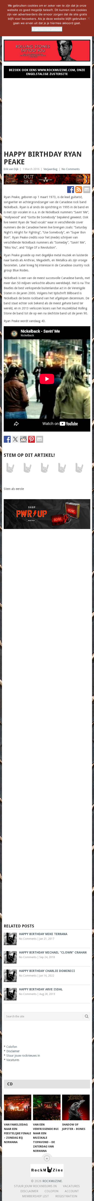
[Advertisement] (47, 112)
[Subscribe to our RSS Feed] (78, 189)
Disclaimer (13, 1051)
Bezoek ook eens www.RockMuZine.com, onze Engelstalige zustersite (47, 72)
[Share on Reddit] (23, 439)
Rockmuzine (52, 1181)
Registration (66, 1196)
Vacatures (12, 1060)
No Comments (71, 169)
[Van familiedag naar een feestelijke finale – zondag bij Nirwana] (17, 1107)
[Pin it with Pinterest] (31, 439)
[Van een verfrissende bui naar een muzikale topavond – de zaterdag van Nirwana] (46, 1107)
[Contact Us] (86, 189)
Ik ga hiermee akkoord (47, 29)
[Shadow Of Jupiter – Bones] (75, 1107)
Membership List (35, 1196)
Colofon (11, 1047)
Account (72, 1191)
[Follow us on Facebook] (70, 189)
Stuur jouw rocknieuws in (23, 1055)
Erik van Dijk (11, 169)
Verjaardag (50, 169)
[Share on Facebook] (7, 439)
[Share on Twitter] (15, 439)
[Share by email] (39, 439)
